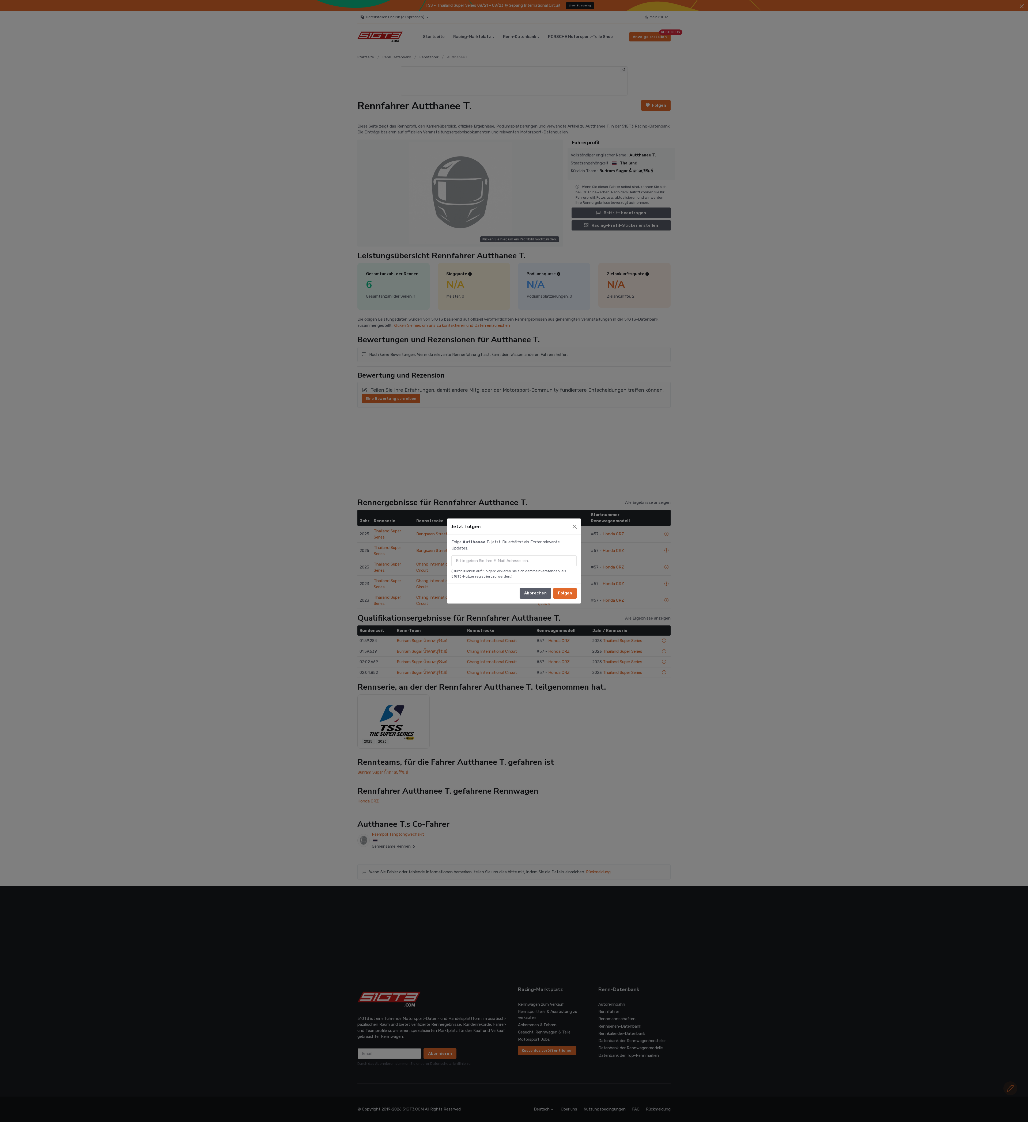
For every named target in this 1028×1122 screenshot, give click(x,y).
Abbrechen (535, 593)
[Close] (574, 526)
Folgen (565, 593)
